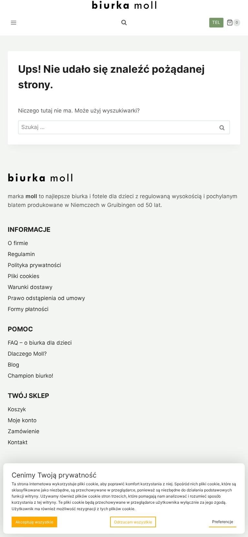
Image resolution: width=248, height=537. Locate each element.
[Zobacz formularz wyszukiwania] (124, 22)
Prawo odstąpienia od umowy (46, 298)
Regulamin (21, 254)
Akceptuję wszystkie (34, 522)
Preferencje (222, 521)
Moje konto (22, 420)
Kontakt (17, 442)
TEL (216, 22)
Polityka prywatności (34, 265)
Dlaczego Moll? (27, 353)
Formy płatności (28, 309)
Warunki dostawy (30, 287)
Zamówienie (23, 431)
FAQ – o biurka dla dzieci (40, 342)
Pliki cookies (23, 276)
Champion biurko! (30, 375)
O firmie (18, 243)
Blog (13, 364)
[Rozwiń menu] (14, 22)
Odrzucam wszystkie (133, 522)
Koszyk (17, 409)
